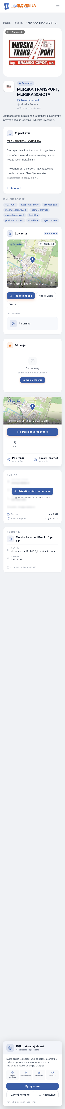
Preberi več (14, 188)
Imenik (7, 22)
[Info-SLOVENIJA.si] (19, 6)
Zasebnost (32, 1102)
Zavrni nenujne (20, 1094)
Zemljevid (49, 244)
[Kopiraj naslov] (52, 283)
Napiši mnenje (34, 380)
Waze (13, 304)
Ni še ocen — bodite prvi (29, 108)
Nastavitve (49, 1094)
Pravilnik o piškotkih (15, 1102)
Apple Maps (46, 295)
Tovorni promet (19, 22)
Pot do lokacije (23, 295)
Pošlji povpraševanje (35, 431)
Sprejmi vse (32, 1086)
